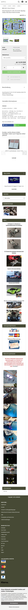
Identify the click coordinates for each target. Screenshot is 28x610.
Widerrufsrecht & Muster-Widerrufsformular (10, 512)
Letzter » (19, 5)
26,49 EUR (14, 189)
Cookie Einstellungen (5, 519)
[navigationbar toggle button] (26, 2)
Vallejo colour (4, 534)
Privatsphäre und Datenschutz (7, 517)
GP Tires (3, 543)
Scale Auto (3, 539)
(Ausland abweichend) (17, 50)
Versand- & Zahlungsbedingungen (8, 509)
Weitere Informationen (14, 607)
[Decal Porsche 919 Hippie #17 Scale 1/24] (14, 180)
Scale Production (4, 541)
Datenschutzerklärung (9, 600)
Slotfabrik (3, 527)
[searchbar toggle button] (19, 2)
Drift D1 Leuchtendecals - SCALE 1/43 (14, 151)
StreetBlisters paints (5, 532)
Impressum (3, 504)
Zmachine (3, 536)
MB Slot (2, 545)
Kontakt (2, 507)
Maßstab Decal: (5, 54)
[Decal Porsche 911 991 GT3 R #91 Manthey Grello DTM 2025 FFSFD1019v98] (14, 25)
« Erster (4, 5)
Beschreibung (6, 87)
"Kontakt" (15, 366)
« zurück (9, 5)
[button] (4, 67)
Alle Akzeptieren (14, 603)
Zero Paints (3, 530)
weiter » (14, 5)
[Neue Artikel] (24, 173)
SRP (2, 547)
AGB (2, 514)
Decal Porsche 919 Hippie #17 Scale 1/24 (14, 186)
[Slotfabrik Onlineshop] (3, 2)
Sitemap (5, 491)
